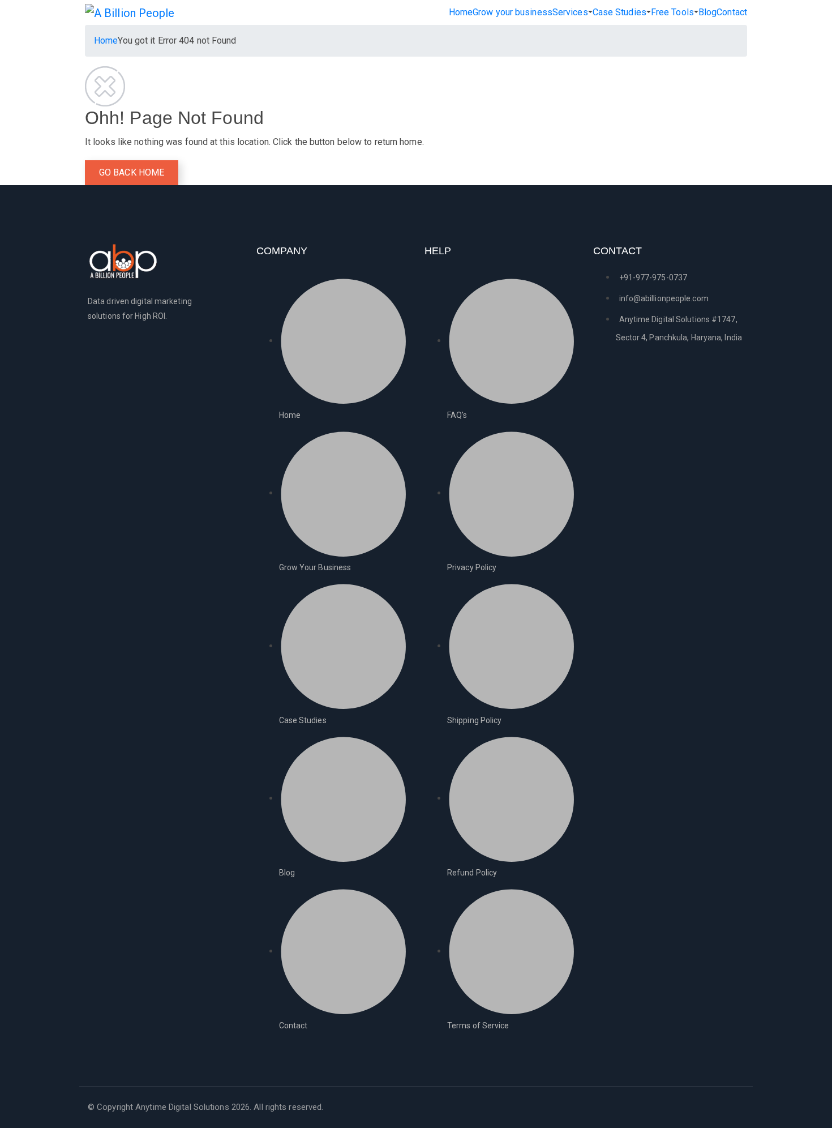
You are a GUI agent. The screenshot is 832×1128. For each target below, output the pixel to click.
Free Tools (672, 12)
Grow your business (512, 12)
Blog (707, 12)
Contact (732, 12)
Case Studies (619, 12)
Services (570, 12)
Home (461, 12)
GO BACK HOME (131, 172)
